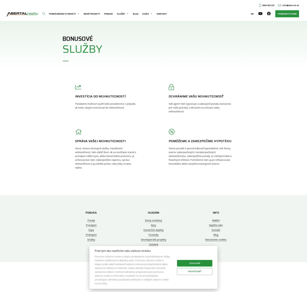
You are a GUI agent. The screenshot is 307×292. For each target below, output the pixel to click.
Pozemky (153, 234)
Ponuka (108, 14)
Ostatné (153, 244)
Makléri (216, 220)
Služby (121, 14)
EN (252, 14)
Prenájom (91, 225)
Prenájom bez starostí (62, 14)
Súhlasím (194, 263)
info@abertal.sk (290, 5)
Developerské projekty (153, 239)
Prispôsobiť (194, 271)
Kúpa (91, 229)
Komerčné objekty (153, 229)
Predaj (91, 220)
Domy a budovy (153, 220)
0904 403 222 (268, 5)
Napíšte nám (216, 225)
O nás (145, 14)
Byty (153, 225)
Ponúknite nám (287, 14)
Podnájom (91, 234)
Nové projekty (92, 14)
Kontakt (162, 14)
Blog (135, 14)
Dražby (91, 239)
